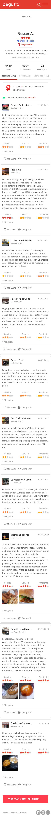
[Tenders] (10, 596)
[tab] (8, 76)
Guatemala (22, 813)
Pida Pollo (16, 169)
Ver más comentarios (24, 799)
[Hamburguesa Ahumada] (26, 596)
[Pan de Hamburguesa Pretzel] (26, 690)
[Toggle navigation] (45, 4)
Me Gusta (11, 159)
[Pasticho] (10, 763)
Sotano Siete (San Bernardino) (21, 105)
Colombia (13, 813)
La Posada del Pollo (21, 240)
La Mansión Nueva (21, 479)
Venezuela (31, 97)
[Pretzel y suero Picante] (10, 690)
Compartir (27, 158)
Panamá (5, 813)
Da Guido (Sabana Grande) (21, 723)
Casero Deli (17, 360)
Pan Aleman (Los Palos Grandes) (21, 629)
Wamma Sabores (20, 534)
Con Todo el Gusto (21, 418)
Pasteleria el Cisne (20, 298)
